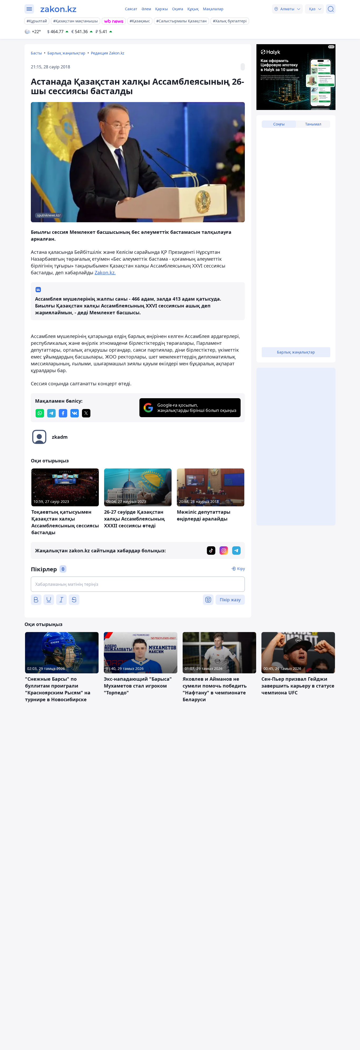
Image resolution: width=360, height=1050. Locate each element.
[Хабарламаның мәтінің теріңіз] (138, 584)
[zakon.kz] (58, 9)
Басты (36, 53)
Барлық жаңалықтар (66, 53)
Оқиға (177, 8)
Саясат (131, 8)
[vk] (74, 413)
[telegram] (51, 413)
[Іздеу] (330, 9)
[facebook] (63, 413)
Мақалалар (213, 8)
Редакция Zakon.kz (107, 53)
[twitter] (86, 413)
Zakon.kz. (105, 272)
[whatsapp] (40, 413)
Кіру (241, 568)
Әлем (146, 8)
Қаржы (161, 8)
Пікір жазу (230, 600)
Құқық (193, 8)
